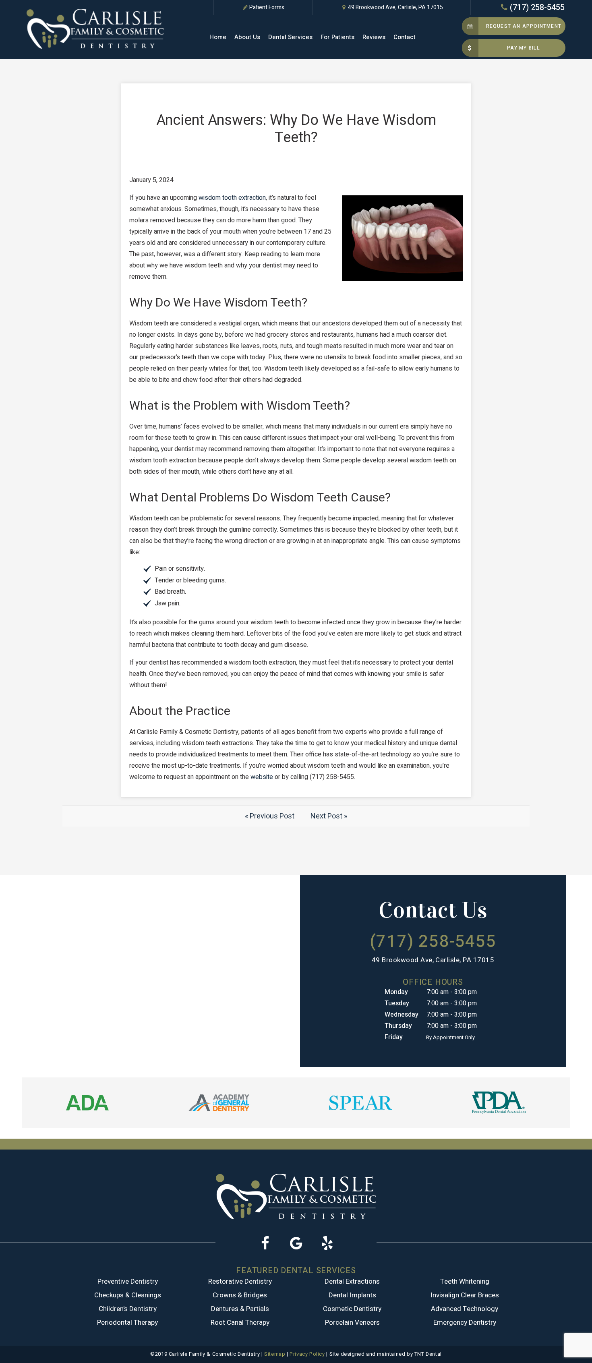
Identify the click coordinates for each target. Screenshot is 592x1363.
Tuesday (397, 1003)
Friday (394, 1037)
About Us (247, 37)
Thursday (398, 1026)
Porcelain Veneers (352, 1322)
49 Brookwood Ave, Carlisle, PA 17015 (395, 7)
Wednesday (401, 1014)
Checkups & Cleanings (127, 1295)
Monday (396, 992)
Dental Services (290, 37)
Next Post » (328, 816)
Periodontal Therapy (127, 1322)
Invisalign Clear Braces (465, 1295)
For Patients (337, 37)
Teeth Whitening (464, 1281)
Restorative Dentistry (240, 1281)
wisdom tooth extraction (232, 198)
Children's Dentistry (128, 1309)
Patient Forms (266, 7)
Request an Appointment (523, 26)
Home (217, 37)
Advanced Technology (464, 1309)
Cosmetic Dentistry (352, 1309)
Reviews (373, 37)
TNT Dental (428, 1354)
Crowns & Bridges (240, 1295)
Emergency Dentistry (464, 1322)
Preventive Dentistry (127, 1281)
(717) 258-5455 (537, 7)
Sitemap (274, 1354)
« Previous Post (269, 816)
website (261, 777)
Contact (404, 37)
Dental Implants (352, 1295)
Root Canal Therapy (240, 1322)
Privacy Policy (307, 1354)
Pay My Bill (523, 48)
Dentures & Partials (240, 1309)
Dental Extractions (352, 1281)
